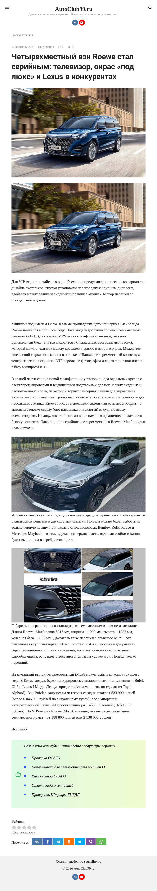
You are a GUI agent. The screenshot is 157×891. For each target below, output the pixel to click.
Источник (19, 729)
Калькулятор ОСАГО (49, 776)
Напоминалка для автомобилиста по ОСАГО (68, 767)
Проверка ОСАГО (46, 758)
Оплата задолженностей (53, 785)
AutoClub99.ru (73, 9)
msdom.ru (76, 861)
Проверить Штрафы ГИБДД (56, 794)
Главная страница (22, 34)
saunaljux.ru (92, 861)
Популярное (46, 47)
